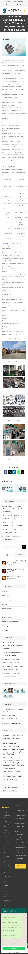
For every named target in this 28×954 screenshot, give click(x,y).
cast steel (12, 741)
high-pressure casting (8, 754)
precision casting (7, 782)
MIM (4, 779)
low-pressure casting (19, 760)
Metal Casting (7, 608)
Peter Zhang (6, 459)
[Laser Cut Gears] (16, 690)
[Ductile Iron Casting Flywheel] (10, 696)
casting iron (20, 735)
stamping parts (20, 784)
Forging (5, 591)
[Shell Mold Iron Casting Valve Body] (22, 690)
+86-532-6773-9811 (11, 715)
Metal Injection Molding (9, 768)
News (19, 459)
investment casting (8, 757)
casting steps (16, 738)
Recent (19, 555)
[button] (3, 488)
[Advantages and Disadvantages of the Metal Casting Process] (4, 562)
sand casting (17, 782)
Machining (6, 595)
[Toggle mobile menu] (25, 11)
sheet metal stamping (8, 784)
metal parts (17, 771)
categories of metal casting (10, 743)
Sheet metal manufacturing (10, 621)
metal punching (7, 773)
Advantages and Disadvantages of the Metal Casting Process (16, 561)
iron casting (18, 757)
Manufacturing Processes (10, 600)
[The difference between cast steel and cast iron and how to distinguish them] (4, 570)
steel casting (6, 787)
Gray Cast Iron (21, 752)
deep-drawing (17, 746)
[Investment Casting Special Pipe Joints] (5, 690)
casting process (7, 738)
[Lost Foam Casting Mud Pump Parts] (10, 690)
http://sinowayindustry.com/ (13, 723)
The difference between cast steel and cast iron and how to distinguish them (15, 569)
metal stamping (7, 776)
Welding (5, 630)
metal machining (7, 771)
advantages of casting (9, 735)
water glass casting (17, 787)
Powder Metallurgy (8, 617)
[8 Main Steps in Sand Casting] (4, 577)
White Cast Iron (13, 790)
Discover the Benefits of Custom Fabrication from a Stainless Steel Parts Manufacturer (13, 509)
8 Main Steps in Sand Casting (15, 576)
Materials (5, 604)
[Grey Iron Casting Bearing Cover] (5, 696)
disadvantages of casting (17, 749)
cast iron (5, 741)
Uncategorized (7, 626)
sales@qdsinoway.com (18, 1)
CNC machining (7, 746)
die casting (6, 749)
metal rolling (16, 773)
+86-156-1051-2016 (12, 718)
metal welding (17, 776)
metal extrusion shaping (18, 765)
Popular (8, 555)
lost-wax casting (7, 760)
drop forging (6, 752)
